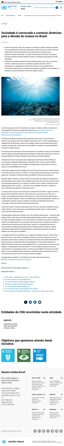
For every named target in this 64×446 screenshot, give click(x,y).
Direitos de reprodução (42, 441)
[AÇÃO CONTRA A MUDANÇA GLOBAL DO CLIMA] (24, 355)
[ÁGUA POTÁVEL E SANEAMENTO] (8, 355)
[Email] (39, 302)
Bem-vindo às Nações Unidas (12, 2)
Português (59, 1)
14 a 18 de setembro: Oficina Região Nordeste (20, 282)
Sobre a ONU (36, 378)
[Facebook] (30, 302)
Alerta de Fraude (52, 441)
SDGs (51, 378)
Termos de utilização (57, 442)
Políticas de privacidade (38, 442)
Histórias (52, 394)
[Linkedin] (35, 302)
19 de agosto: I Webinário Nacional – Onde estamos (22, 277)
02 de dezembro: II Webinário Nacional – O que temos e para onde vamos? (29, 291)
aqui (27, 268)
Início (2, 15)
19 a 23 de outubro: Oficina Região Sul (17, 286)
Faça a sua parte (37, 394)
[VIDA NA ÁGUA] (40, 355)
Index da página (48, 442)
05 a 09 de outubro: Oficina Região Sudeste (19, 284)
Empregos (53, 409)
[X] (25, 302)
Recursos (35, 409)
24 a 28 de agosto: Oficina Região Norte (17, 279)
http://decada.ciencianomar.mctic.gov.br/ (17, 259)
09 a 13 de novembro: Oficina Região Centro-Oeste (21, 289)
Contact (34, 441)
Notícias (20, 15)
